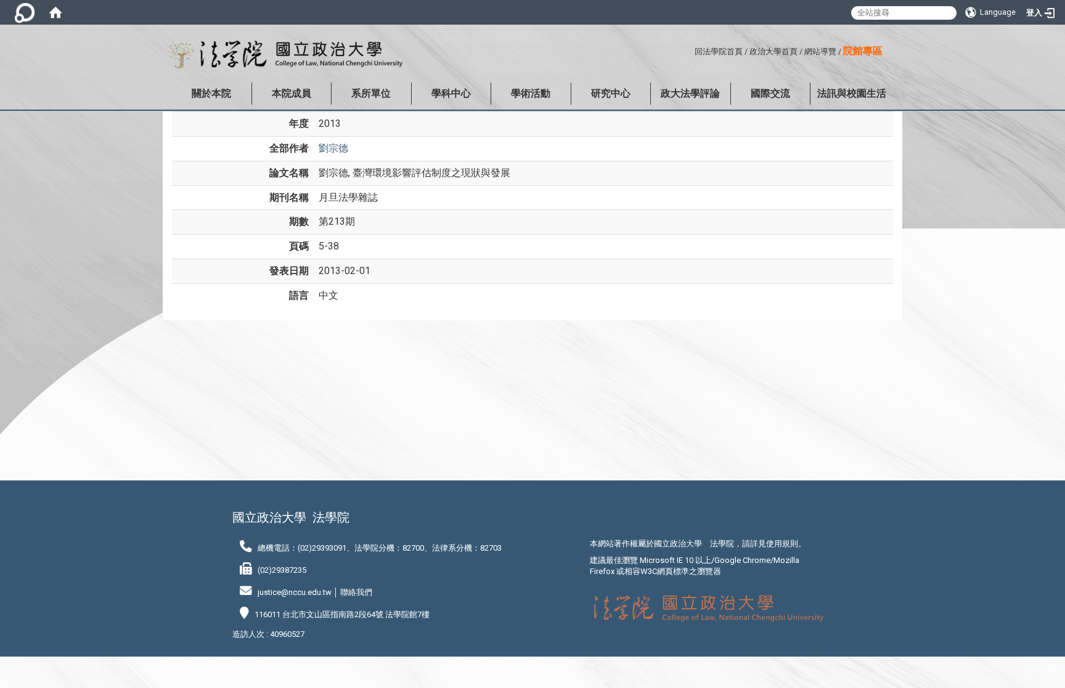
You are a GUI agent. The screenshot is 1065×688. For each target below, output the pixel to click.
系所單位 (371, 93)
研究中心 (610, 93)
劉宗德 (333, 148)
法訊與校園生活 (851, 93)
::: (690, 49)
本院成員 (291, 93)
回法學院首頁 (719, 51)
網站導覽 (820, 51)
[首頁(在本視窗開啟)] (55, 12)
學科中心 (451, 93)
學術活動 (530, 93)
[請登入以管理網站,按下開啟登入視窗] (24, 12)
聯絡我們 (356, 592)
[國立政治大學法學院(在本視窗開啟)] (282, 54)
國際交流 (770, 93)
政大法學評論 (690, 93)
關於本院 (211, 93)
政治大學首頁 (773, 51)
